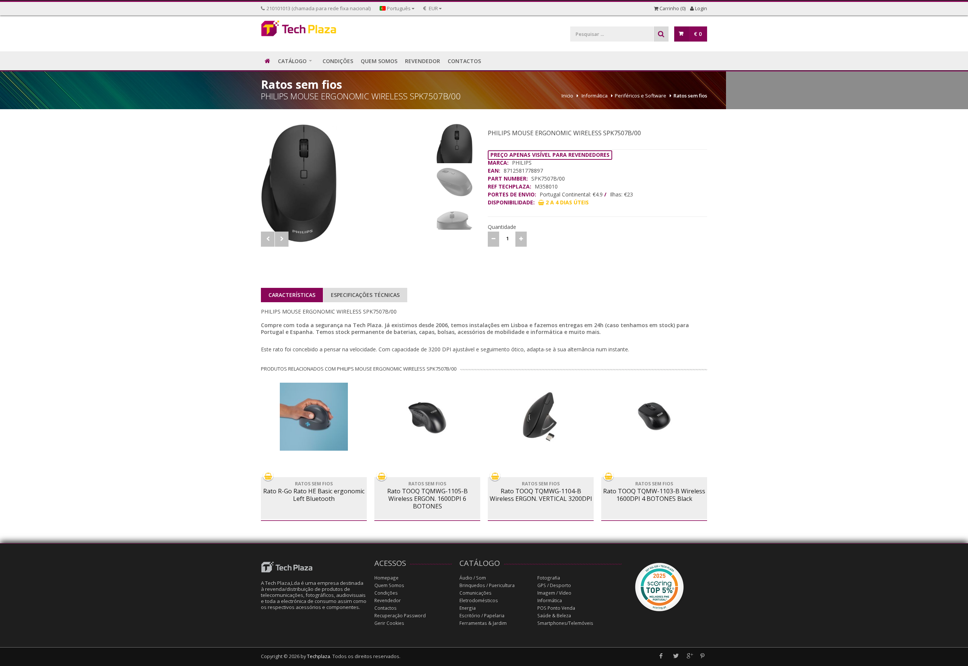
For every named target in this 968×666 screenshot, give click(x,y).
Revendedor (387, 600)
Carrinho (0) (672, 8)
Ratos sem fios (690, 95)
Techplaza (318, 656)
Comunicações (475, 593)
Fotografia (548, 578)
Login (700, 8)
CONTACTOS (464, 61)
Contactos (385, 608)
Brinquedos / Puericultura (487, 585)
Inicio (567, 95)
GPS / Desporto (554, 585)
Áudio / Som (472, 578)
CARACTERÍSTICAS (291, 294)
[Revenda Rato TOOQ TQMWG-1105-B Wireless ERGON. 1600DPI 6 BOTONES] (427, 417)
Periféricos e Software (640, 95)
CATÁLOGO (292, 61)
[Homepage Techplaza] (314, 30)
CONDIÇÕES (338, 61)
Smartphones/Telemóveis (565, 623)
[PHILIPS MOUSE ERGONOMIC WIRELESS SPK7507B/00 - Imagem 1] (347, 183)
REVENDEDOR (422, 61)
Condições (386, 593)
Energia (467, 608)
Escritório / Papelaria (481, 615)
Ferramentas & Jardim (483, 623)
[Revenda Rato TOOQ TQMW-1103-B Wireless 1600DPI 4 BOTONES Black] (654, 417)
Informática (595, 95)
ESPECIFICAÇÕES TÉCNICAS (365, 294)
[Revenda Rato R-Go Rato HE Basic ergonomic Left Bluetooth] (313, 417)
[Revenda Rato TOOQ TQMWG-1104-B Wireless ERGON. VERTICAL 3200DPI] (540, 417)
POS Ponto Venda (556, 608)
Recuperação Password (400, 615)
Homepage (386, 578)
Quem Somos (389, 585)
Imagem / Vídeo (554, 593)
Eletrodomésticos (478, 600)
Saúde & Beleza (554, 615)
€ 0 (698, 33)
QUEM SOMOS (379, 61)
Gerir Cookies (389, 623)
